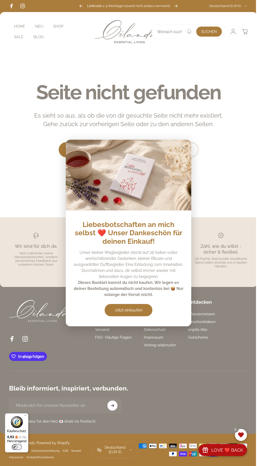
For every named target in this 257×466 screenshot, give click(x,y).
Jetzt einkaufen (127, 310)
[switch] (17, 447)
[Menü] (25, 416)
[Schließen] (181, 147)
